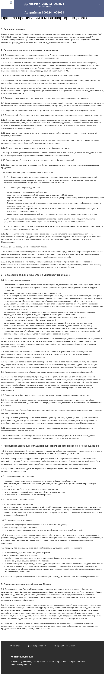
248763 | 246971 (53, 4)
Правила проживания (36, 646)
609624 (47, 12)
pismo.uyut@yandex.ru (21, 664)
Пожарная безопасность (64, 646)
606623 (59, 12)
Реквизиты (15, 646)
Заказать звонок (44, 6)
